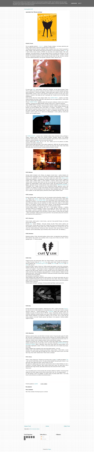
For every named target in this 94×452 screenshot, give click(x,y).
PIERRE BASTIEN (31, 136)
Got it (79, 3)
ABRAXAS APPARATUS (62, 184)
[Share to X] (44, 384)
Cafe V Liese (42, 262)
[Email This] (41, 384)
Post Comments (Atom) (34, 428)
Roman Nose (61, 263)
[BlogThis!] (42, 384)
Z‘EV (65, 50)
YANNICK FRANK (33, 102)
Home (47, 426)
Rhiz (67, 359)
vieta (31, 223)
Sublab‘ (36, 198)
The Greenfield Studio (40, 200)
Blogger (49, 449)
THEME (37, 141)
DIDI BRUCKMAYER (62, 342)
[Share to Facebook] (45, 384)
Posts (43, 436)
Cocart (40, 46)
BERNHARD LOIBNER (30, 344)
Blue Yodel (54, 263)
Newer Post (27, 426)
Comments (44, 439)
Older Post (67, 426)
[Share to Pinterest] (46, 384)
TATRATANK (50, 311)
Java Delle (38, 263)
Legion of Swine (44, 263)
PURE (34, 89)
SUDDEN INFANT (54, 97)
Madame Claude (65, 177)
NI (56, 359)
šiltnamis (66, 308)
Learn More (74, 3)
